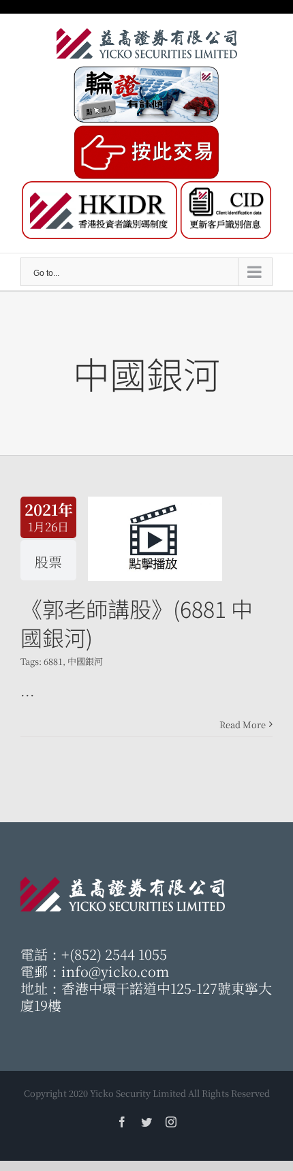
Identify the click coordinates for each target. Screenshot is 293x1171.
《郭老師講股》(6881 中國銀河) (136, 623)
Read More (242, 724)
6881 (53, 661)
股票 (48, 562)
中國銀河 (85, 661)
